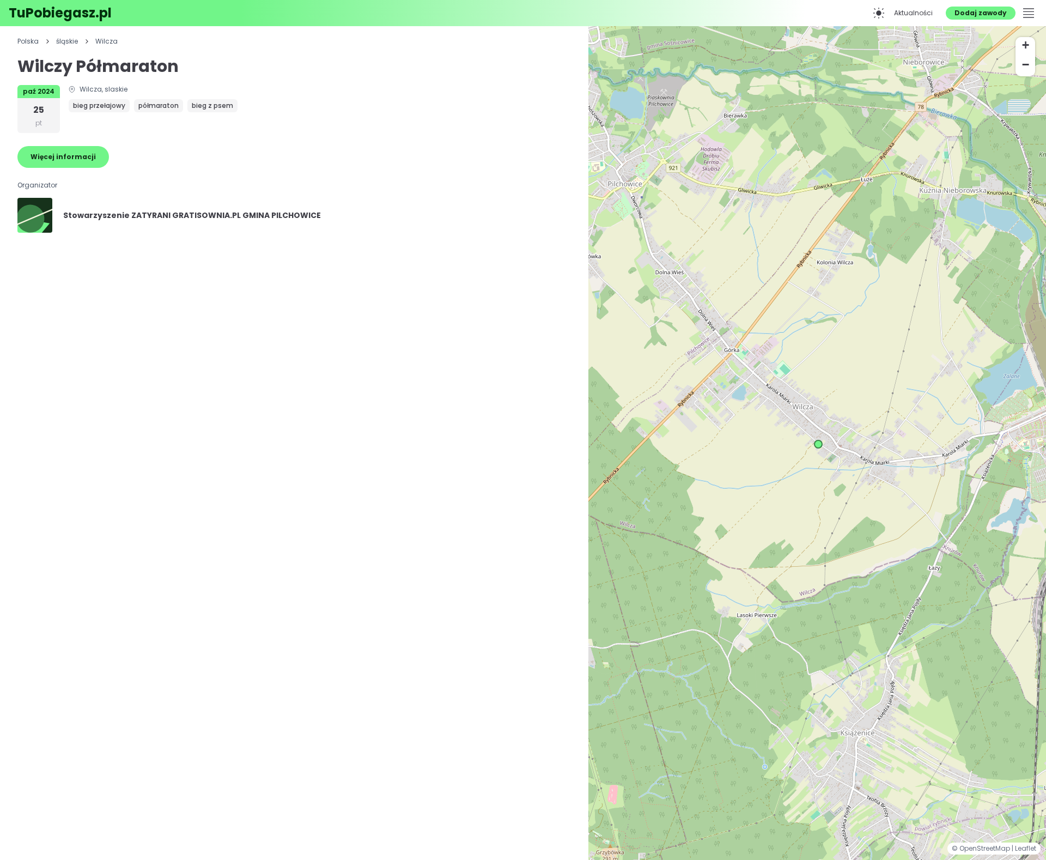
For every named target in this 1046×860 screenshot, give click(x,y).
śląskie (67, 41)
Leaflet (1025, 848)
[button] (818, 444)
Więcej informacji (63, 156)
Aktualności (913, 12)
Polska (28, 41)
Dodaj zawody (980, 12)
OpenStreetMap (985, 848)
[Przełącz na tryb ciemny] (878, 13)
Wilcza (106, 41)
